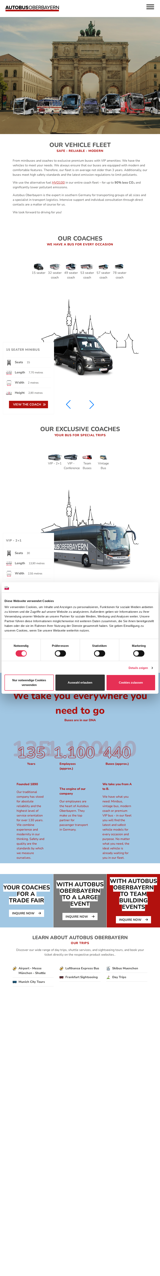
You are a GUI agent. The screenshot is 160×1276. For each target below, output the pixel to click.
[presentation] (26, 900)
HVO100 (58, 182)
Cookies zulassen (131, 682)
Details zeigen (138, 668)
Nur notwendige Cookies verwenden (29, 683)
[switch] (60, 653)
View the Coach (27, 404)
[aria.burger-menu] (150, 7)
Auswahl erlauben (80, 682)
